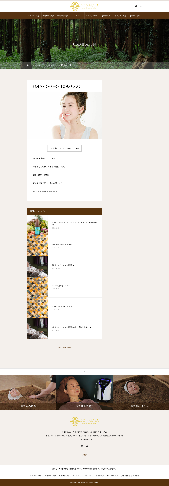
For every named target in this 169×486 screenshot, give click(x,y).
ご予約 (84, 455)
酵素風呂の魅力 (48, 16)
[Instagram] (136, 6)
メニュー (77, 16)
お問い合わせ (135, 16)
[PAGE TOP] (84, 371)
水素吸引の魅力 (63, 16)
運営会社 (136, 476)
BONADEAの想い (34, 16)
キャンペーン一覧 (64, 348)
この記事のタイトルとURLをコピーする (64, 148)
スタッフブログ (91, 16)
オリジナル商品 (120, 16)
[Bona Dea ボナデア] (84, 6)
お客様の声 (106, 16)
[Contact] (141, 6)
